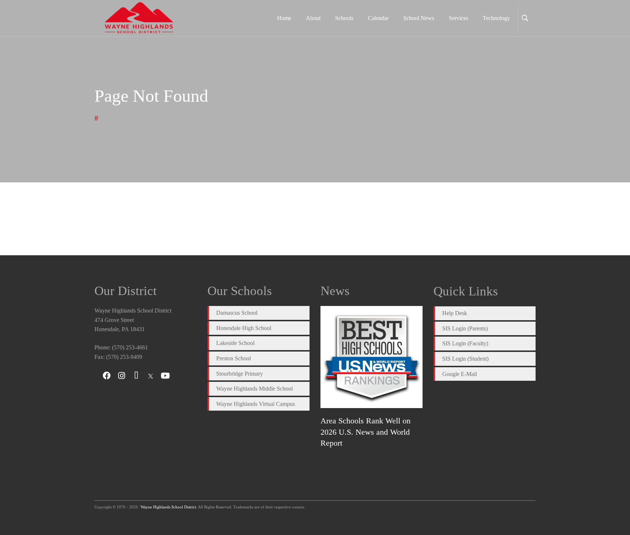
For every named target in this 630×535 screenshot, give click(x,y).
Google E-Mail (459, 374)
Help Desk (454, 313)
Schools (344, 18)
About (313, 18)
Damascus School (236, 313)
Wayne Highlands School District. (169, 507)
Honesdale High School (243, 328)
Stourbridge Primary (239, 374)
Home (284, 18)
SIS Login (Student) (465, 359)
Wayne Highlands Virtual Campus (255, 404)
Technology (496, 18)
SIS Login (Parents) (465, 328)
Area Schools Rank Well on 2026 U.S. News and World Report (365, 431)
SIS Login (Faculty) (465, 343)
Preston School (233, 358)
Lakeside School (235, 343)
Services (458, 18)
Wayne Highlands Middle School (254, 388)
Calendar (378, 18)
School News (418, 18)
